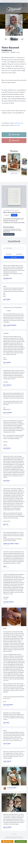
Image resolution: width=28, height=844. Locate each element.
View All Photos (14, 173)
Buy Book (14, 215)
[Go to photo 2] (14, 625)
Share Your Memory (8, 234)
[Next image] (25, 617)
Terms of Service (18, 838)
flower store (17, 125)
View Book (6, 215)
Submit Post (14, 257)
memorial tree (18, 123)
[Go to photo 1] (13, 625)
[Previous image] (3, 617)
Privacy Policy (10, 838)
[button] (14, 617)
